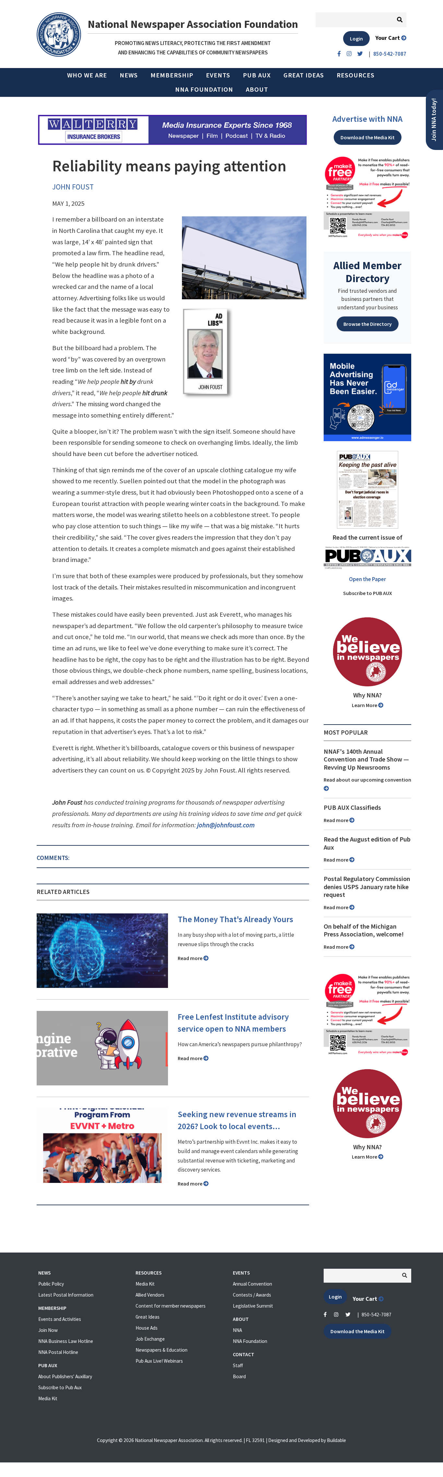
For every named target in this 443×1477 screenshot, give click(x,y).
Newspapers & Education (161, 1350)
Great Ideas (303, 75)
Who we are (87, 75)
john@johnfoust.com (226, 825)
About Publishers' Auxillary (65, 1376)
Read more (190, 958)
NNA (237, 1330)
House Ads (147, 1328)
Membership (171, 75)
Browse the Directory (367, 324)
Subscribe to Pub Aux (60, 1387)
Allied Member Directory (367, 271)
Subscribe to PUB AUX (367, 593)
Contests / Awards (252, 1295)
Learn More (365, 705)
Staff (238, 1365)
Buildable (336, 1440)
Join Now (48, 1330)
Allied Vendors (150, 1295)
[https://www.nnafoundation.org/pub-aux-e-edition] (367, 489)
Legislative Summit (253, 1306)
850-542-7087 (376, 1314)
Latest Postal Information (65, 1295)
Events (218, 75)
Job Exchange (150, 1339)
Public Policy (51, 1284)
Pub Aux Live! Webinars (159, 1361)
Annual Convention (252, 1284)
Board (239, 1376)
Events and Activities (59, 1319)
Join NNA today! (433, 120)
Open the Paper (367, 579)
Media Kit (47, 1398)
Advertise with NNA (367, 119)
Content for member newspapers (171, 1306)
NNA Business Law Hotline (65, 1341)
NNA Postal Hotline (58, 1352)
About (257, 89)
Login (356, 38)
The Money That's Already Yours (235, 919)
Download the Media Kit (368, 137)
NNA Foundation (204, 89)
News (129, 75)
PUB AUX (257, 75)
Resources (356, 75)
